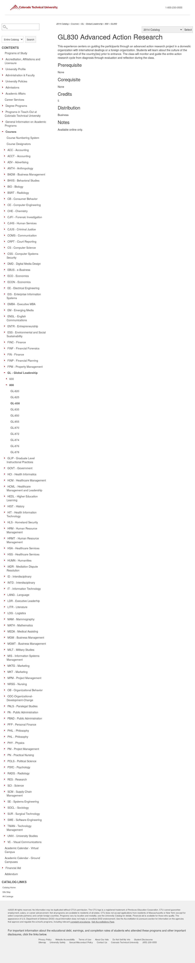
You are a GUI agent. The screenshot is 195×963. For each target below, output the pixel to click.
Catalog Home (9, 887)
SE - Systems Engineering (23, 801)
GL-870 (14, 428)
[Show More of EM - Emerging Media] (5, 310)
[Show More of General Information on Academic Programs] (4, 121)
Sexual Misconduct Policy (81, 942)
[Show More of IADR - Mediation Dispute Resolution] (5, 566)
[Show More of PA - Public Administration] (5, 712)
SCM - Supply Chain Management (19, 793)
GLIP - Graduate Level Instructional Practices (21, 460)
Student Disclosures (143, 939)
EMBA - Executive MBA (21, 304)
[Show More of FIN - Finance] (5, 354)
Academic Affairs (16, 93)
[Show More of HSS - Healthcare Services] (5, 554)
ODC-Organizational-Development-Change (20, 698)
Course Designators (19, 144)
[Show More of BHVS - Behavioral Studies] (5, 180)
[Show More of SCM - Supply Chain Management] (5, 791)
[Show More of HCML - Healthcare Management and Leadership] (5, 486)
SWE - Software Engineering (24, 820)
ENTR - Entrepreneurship (22, 326)
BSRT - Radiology (18, 193)
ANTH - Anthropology (20, 168)
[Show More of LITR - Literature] (5, 607)
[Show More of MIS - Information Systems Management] (5, 655)
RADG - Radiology (18, 773)
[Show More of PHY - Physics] (5, 742)
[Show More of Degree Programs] (4, 105)
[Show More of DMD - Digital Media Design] (5, 263)
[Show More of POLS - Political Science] (5, 761)
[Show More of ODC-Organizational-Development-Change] (5, 696)
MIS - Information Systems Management (23, 657)
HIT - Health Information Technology (22, 514)
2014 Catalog (62, 23)
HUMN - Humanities (19, 560)
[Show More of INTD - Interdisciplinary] (5, 582)
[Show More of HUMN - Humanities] (5, 560)
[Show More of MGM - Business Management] (5, 637)
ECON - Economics (19, 282)
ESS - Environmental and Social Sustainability (26, 334)
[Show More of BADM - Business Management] (5, 174)
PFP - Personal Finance (21, 724)
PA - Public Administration (22, 712)
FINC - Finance (16, 342)
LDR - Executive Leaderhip (23, 601)
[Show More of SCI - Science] (5, 785)
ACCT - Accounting (18, 156)
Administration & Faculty (20, 75)
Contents (10, 48)
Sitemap (42, 942)
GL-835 (14, 409)
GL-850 (14, 415)
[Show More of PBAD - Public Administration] (5, 718)
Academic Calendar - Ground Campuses (22, 860)
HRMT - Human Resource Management (23, 540)
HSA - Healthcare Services (23, 548)
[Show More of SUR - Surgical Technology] (5, 813)
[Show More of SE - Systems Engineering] (5, 801)
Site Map (6, 891)
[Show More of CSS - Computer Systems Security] (5, 253)
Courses (11, 132)
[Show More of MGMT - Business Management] (5, 643)
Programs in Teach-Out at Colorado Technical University (23, 113)
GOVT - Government (19, 468)
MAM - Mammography (20, 619)
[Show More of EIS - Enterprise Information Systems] (5, 294)
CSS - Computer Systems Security (22, 255)
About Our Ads (102, 939)
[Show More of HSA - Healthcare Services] (5, 548)
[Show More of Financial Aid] (4, 868)
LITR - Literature (17, 607)
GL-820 (14, 391)
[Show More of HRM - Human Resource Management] (5, 528)
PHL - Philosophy (17, 737)
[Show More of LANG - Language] (5, 594)
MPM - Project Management (24, 678)
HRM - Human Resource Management (22, 530)
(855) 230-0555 (149, 942)
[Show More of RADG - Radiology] (5, 773)
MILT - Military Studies (20, 650)
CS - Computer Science (21, 247)
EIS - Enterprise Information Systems (24, 296)
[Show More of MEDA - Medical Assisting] (5, 631)
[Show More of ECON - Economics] (5, 282)
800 (11, 385)
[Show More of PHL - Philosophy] (5, 736)
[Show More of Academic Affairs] (4, 93)
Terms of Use (85, 939)
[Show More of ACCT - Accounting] (5, 156)
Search (30, 39)
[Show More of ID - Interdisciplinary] (5, 576)
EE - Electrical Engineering (23, 288)
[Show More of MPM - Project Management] (5, 678)
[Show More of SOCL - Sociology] (5, 807)
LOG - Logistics (16, 613)
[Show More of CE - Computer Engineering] (5, 205)
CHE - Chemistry (17, 211)
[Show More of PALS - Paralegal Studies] (5, 706)
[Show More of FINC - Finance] (5, 342)
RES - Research (17, 779)
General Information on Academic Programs (25, 123)
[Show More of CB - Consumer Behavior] (5, 198)
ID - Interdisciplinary (19, 576)
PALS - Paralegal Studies (22, 706)
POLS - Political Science (21, 761)
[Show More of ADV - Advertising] (5, 162)
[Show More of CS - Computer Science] (5, 247)
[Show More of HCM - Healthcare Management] (5, 480)
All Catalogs (7, 896)
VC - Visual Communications (24, 842)
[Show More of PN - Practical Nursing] (5, 755)
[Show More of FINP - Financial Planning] (5, 360)
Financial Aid (13, 868)
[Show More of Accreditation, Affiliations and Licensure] (4, 59)
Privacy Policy (45, 939)
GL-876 (14, 446)
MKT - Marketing (17, 672)
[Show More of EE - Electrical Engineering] (5, 288)
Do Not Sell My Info (121, 939)
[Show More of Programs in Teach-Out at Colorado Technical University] (4, 111)
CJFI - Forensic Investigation (24, 217)
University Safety (58, 942)
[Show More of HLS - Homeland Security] (5, 522)
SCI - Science (15, 785)
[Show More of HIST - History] (5, 506)
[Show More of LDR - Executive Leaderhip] (5, 601)
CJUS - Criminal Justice (21, 229)
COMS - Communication (22, 235)
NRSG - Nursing (17, 684)
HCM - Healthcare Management (26, 480)
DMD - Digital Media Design (24, 263)
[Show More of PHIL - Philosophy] (5, 730)
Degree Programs (16, 106)
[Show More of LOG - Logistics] (5, 613)
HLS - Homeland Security (22, 522)
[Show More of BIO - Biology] (5, 186)
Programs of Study (16, 53)
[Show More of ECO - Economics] (5, 276)
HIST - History (15, 506)
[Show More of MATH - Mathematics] (5, 625)
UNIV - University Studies (22, 836)
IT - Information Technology (24, 589)
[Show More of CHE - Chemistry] (5, 211)
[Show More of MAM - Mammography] (5, 619)
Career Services (14, 99)
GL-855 (14, 421)
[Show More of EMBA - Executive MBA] (5, 304)
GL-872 (14, 434)
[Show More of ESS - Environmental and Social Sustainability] (5, 332)
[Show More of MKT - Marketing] (5, 671)
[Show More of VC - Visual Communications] (5, 842)
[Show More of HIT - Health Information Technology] (5, 512)
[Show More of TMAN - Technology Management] (5, 826)
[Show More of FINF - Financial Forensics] (5, 348)
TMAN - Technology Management (19, 828)
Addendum (11, 874)
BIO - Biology (15, 186)
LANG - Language (18, 595)
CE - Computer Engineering (24, 205)
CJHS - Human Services (22, 223)
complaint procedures (80, 921)
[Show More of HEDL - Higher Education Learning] (5, 496)
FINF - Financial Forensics (23, 348)
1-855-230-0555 (173, 7)
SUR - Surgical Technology (23, 814)
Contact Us (102, 942)
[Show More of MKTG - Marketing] (5, 665)
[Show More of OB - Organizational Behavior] (5, 690)
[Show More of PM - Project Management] (5, 749)
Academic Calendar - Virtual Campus (21, 850)
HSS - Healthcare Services (23, 554)
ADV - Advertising (17, 162)
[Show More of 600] (7, 379)
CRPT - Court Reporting (21, 241)
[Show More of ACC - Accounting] (5, 150)
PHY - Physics (15, 743)
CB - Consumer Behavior (22, 199)
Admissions (12, 87)
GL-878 (14, 452)
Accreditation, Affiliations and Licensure (22, 61)
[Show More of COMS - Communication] (5, 235)
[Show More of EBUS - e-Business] (5, 269)
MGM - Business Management (25, 637)
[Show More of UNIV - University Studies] (5, 835)
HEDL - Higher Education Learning (22, 498)
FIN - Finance (15, 354)
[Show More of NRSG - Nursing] (5, 684)
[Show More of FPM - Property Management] (5, 366)
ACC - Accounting (18, 150)
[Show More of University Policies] (4, 81)
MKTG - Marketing (18, 666)
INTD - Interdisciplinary (21, 582)
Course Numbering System (23, 138)
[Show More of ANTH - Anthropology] (5, 168)
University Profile (16, 69)
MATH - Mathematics (20, 625)
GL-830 (15, 403)
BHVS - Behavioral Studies (23, 180)
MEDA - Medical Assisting (22, 631)
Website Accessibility (65, 939)
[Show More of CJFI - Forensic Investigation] (5, 217)
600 (11, 379)
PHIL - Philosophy (18, 730)
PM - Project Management (23, 749)
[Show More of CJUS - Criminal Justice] (5, 229)
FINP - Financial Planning (22, 360)
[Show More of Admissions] (4, 87)
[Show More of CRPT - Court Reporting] (5, 241)
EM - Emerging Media (20, 310)
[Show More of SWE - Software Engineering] (5, 819)
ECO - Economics (18, 276)
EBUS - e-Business (18, 270)
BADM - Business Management (26, 174)
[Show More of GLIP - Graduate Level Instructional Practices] (5, 458)
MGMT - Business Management (26, 643)
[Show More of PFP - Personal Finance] (5, 724)
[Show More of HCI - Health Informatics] (5, 474)
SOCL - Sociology (18, 807)
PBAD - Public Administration (24, 718)
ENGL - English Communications (17, 318)
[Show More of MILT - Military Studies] (5, 649)
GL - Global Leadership (22, 373)
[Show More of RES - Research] (5, 779)
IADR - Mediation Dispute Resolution (22, 568)
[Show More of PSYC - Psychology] (5, 767)
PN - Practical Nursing (20, 755)
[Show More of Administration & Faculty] (4, 75)
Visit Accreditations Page (102, 921)
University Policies (16, 81)
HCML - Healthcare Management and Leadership (24, 488)
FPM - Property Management (25, 366)
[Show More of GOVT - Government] (5, 468)
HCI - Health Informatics (21, 474)
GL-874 (14, 440)
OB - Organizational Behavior (25, 690)
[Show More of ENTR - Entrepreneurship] (5, 326)
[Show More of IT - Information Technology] (5, 588)
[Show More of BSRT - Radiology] (5, 192)
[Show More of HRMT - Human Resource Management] (5, 538)
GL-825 (14, 397)
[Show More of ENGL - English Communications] (5, 316)
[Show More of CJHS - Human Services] (5, 223)
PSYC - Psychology (18, 767)
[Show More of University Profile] (4, 69)
